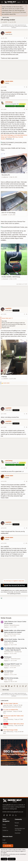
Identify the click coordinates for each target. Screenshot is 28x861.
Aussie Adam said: (6, 318)
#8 (26, 481)
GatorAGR (6, 672)
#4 (26, 314)
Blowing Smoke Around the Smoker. (12, 706)
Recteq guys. (8, 657)
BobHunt (6, 625)
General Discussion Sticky (13, 634)
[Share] (25, 38)
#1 (26, 38)
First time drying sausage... (11, 678)
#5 (26, 413)
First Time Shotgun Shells (10, 730)
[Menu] (2, 2)
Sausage (10, 679)
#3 (26, 109)
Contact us (5, 830)
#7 (26, 468)
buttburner (5, 177)
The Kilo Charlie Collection (10, 703)
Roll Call (11, 643)
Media (16, 825)
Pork (4, 713)
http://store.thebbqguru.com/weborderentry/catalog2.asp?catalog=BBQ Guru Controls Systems (14, 137)
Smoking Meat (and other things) (20, 829)
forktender (7, 658)
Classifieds (17, 833)
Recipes (17, 822)
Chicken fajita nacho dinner (16, 724)
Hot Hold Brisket (8, 671)
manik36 (5, 214)
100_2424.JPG (5, 175)
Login (4, 840)
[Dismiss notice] (25, 6)
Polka (5, 679)
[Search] (26, 2)
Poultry (5, 727)
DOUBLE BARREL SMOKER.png (10, 277)
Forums (4, 827)
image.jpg (4, 376)
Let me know (15, 12)
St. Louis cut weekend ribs (10, 709)
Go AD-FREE (8, 845)
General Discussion (14, 625)
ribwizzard (5, 279)
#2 (26, 87)
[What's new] (22, 2)
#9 (26, 528)
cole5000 (4, 22)
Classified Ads (18, 651)
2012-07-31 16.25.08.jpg (8, 212)
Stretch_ (6, 643)
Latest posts (4, 700)
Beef (11, 672)
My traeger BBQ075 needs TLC (13, 664)
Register (5, 842)
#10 (26, 543)
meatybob (6, 665)
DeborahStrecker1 (9, 651)
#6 (26, 427)
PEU (5, 634)
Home (4, 824)
